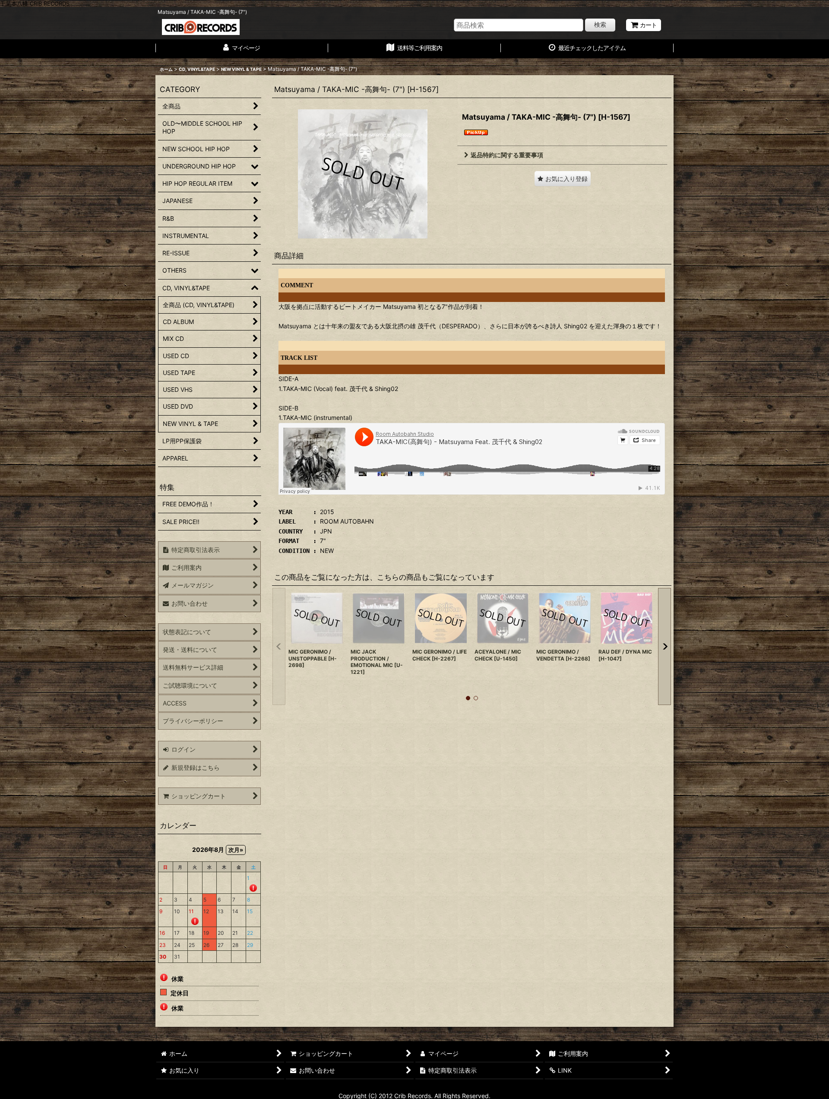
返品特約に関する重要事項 (507, 155)
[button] (563, 178)
